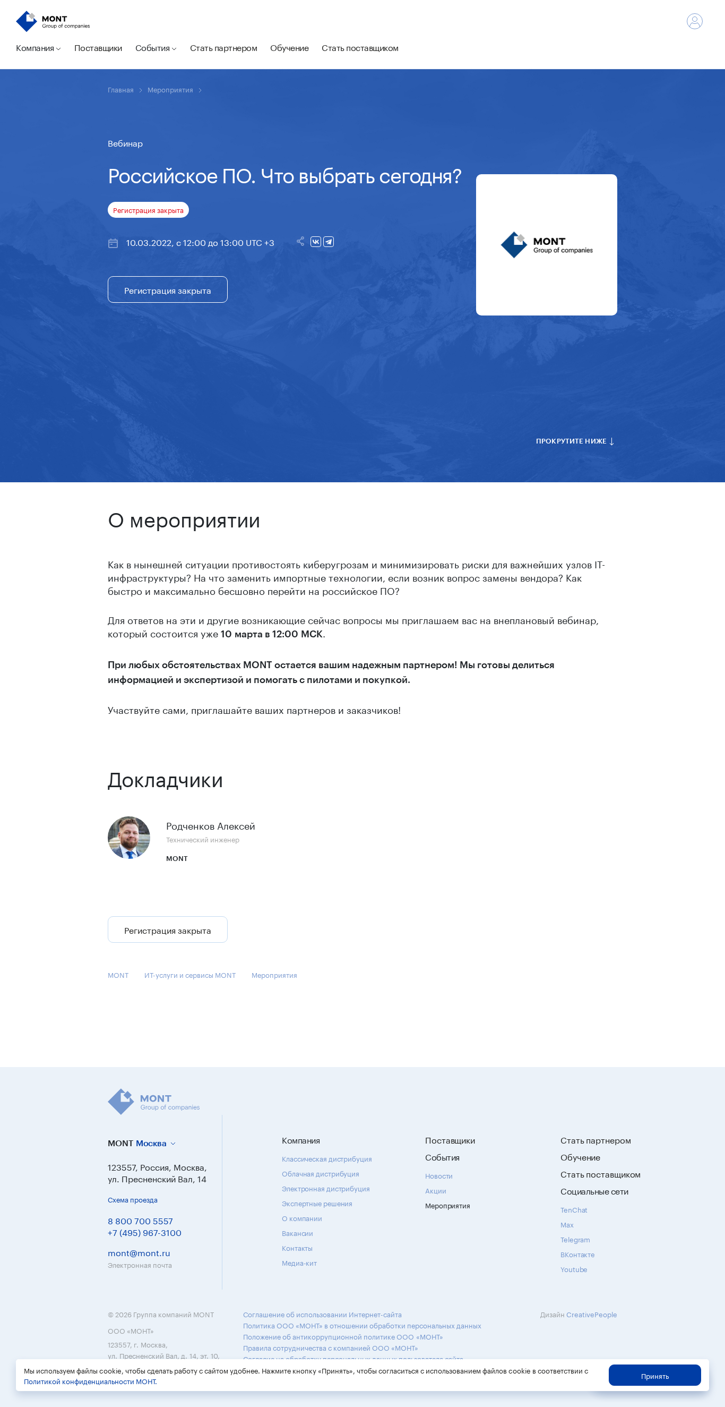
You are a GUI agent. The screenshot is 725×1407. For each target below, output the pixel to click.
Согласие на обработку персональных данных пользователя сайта (353, 1358)
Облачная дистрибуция (320, 1173)
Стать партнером (223, 46)
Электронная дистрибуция (326, 1187)
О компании (302, 1217)
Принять (655, 1375)
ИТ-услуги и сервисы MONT (190, 974)
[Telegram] (328, 241)
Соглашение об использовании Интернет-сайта (322, 1313)
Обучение (289, 46)
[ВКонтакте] (315, 241)
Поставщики (98, 46)
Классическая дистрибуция (327, 1158)
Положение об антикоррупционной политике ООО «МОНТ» (343, 1336)
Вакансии (297, 1232)
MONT (118, 974)
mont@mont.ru (139, 1251)
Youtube (574, 1268)
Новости (439, 1175)
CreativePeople (591, 1313)
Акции (435, 1190)
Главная (121, 88)
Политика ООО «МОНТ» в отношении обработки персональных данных (362, 1324)
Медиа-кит (299, 1262)
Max (567, 1224)
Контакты (297, 1247)
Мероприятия (170, 88)
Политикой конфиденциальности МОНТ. (90, 1380)
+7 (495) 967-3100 (145, 1231)
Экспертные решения (317, 1202)
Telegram (575, 1238)
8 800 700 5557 (140, 1219)
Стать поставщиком (360, 46)
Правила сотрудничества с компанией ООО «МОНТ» (330, 1347)
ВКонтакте (577, 1253)
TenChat (574, 1209)
